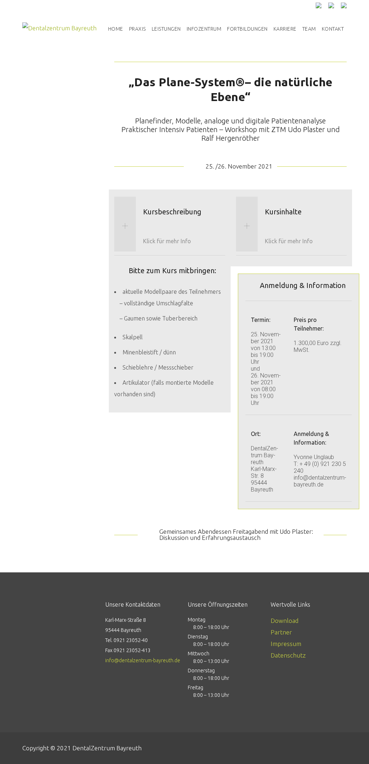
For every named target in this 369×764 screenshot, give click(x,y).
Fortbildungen (247, 29)
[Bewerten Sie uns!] (333, 5)
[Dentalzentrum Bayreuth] (59, 29)
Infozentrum (204, 29)
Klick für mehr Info (167, 241)
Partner (281, 632)
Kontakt (333, 29)
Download (284, 620)
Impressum (286, 643)
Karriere (285, 29)
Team (309, 29)
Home (115, 29)
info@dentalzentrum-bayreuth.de (142, 660)
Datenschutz (288, 655)
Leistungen (166, 29)
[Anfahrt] (344, 5)
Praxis (137, 29)
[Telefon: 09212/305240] (321, 5)
